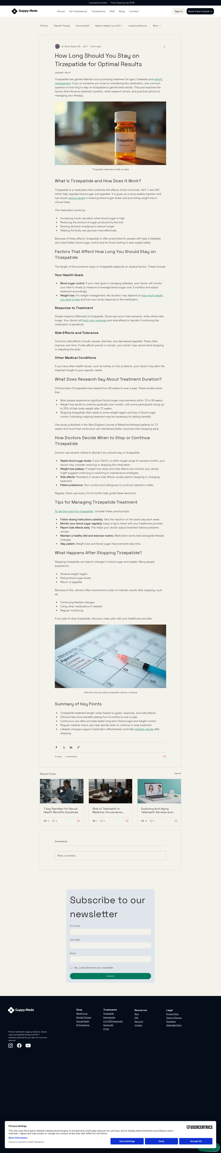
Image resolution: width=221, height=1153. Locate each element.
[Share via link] (78, 747)
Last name (75, 939)
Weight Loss (82, 1013)
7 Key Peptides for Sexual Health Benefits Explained (61, 810)
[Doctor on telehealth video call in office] (110, 791)
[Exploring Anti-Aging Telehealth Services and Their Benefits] (159, 791)
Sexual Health (82, 25)
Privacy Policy (172, 1014)
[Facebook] (19, 1046)
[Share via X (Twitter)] (63, 747)
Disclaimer (171, 1021)
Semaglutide (109, 1017)
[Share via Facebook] (56, 747)
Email (73, 953)
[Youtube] (28, 1046)
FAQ (136, 1018)
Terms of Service (174, 1018)
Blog (137, 1014)
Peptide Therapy (62, 25)
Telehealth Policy (174, 1025)
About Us (139, 1021)
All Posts (44, 25)
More (155, 25)
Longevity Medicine (137, 25)
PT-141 (106, 1029)
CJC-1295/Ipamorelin (113, 1021)
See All (178, 773)
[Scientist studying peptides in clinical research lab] (61, 791)
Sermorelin (108, 1025)
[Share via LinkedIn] (71, 747)
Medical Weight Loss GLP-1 (108, 25)
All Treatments (83, 1025)
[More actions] (164, 46)
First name (75, 926)
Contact (138, 1025)
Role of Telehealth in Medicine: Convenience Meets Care (107, 810)
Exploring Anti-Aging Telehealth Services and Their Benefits (157, 810)
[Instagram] (11, 1046)
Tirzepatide (108, 1013)
